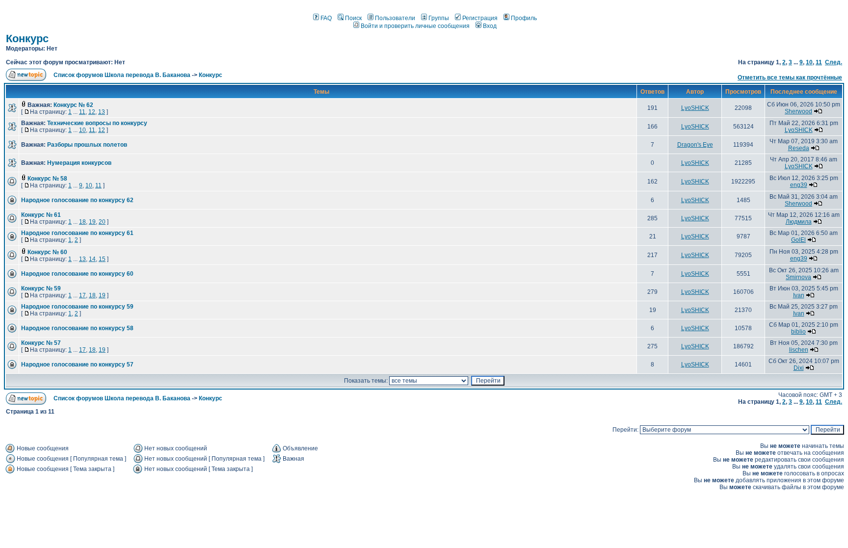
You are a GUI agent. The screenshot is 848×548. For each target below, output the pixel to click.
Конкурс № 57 (41, 342)
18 (82, 221)
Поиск (353, 18)
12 (91, 111)
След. (833, 62)
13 (101, 111)
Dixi (799, 368)
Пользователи (395, 18)
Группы (438, 18)
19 (92, 221)
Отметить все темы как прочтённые (790, 77)
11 (819, 62)
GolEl (798, 239)
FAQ (326, 18)
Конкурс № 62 (73, 105)
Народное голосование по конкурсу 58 (77, 328)
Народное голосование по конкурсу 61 (77, 233)
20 (102, 221)
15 (102, 259)
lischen (798, 349)
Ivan (798, 295)
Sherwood (798, 111)
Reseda (798, 148)
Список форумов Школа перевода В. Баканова (121, 75)
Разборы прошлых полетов (87, 144)
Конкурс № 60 (47, 252)
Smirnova (798, 277)
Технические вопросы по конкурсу (97, 123)
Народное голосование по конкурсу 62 (77, 200)
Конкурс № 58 (47, 178)
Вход (490, 26)
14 (92, 259)
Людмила (799, 221)
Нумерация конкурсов (79, 162)
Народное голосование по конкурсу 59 (77, 306)
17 (82, 295)
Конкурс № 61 (41, 214)
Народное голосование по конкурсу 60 (77, 273)
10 (809, 62)
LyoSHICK (695, 107)
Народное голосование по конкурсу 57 (77, 364)
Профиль (524, 18)
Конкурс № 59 (41, 288)
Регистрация (480, 18)
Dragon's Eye (695, 144)
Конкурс (27, 38)
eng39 (798, 185)
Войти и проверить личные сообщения (415, 26)
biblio (798, 331)
